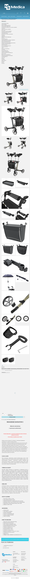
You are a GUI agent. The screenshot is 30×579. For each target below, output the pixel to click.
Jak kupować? (23, 560)
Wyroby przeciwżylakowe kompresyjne (7, 55)
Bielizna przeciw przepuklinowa (6, 54)
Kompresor (3, 59)
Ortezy (3, 47)
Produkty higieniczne (5, 56)
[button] (17, 13)
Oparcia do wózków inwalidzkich (6, 29)
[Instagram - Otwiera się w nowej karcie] (4, 561)
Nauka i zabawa (4, 60)
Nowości (3, 62)
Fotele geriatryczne (4, 44)
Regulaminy (22, 559)
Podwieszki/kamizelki (5, 33)
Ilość (3, 413)
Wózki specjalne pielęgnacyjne (6, 26)
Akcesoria (3, 61)
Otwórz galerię (24, 89)
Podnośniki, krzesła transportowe (6, 32)
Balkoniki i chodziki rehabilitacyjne (13, 18)
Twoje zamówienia (23, 553)
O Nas (13, 566)
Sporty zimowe (4, 53)
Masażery (3, 58)
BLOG (13, 568)
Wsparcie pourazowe (5, 46)
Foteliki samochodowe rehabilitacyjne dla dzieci (8, 42)
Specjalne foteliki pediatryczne (6, 43)
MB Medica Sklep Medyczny (4, 18)
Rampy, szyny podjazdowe (5, 48)
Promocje (3, 63)
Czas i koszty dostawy (15, 560)
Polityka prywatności (23, 558)
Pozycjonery (3, 28)
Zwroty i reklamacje (15, 553)
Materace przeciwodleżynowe (6, 41)
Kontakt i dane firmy (15, 565)
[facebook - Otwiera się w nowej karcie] (2, 561)
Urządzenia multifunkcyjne (5, 51)
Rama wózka (3, 30)
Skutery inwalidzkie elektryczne (6, 25)
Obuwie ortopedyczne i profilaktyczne (7, 52)
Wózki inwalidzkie (4, 24)
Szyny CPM (3, 57)
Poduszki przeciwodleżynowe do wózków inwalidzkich (9, 27)
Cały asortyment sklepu (5, 23)
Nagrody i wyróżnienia (16, 567)
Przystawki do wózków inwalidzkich (7, 31)
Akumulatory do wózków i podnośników (7, 34)
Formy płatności (15, 559)
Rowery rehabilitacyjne (5, 50)
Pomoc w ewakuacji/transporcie (6, 45)
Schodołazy (3, 49)
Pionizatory (3, 35)
